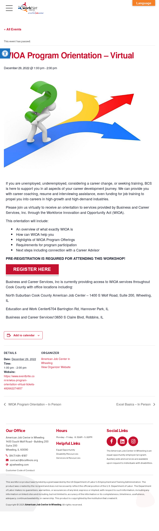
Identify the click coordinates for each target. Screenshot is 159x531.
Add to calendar (24, 335)
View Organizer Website (56, 367)
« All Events (12, 29)
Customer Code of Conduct (20, 470)
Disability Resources (67, 453)
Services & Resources (68, 457)
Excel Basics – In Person (133, 404)
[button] (5, 53)
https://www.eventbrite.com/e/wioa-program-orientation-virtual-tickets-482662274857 (19, 382)
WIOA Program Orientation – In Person (34, 404)
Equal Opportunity (65, 449)
